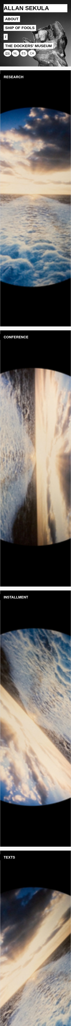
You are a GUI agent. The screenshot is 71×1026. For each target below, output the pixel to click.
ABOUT (12, 19)
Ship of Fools (20, 28)
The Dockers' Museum (28, 46)
